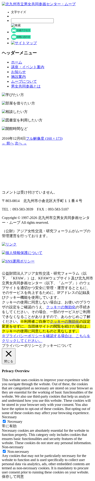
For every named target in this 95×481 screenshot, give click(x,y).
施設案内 (18, 77)
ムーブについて (24, 81)
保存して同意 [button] (13, 476)
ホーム (16, 62)
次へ (21, 143)
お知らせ (18, 72)
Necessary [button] (9, 417)
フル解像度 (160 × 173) (44, 138)
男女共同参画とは (26, 86)
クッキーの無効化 (61, 307)
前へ (8, 143)
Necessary (14, 422)
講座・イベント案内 (27, 67)
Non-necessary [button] (13, 447)
